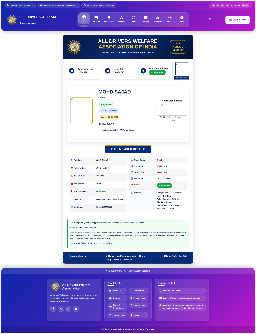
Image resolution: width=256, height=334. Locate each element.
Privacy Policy (119, 315)
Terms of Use (139, 298)
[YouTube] (76, 309)
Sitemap (116, 298)
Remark (137, 315)
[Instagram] (68, 309)
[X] (61, 309)
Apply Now (239, 19)
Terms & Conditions (118, 306)
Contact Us (139, 291)
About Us (117, 291)
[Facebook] (53, 309)
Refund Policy (140, 305)
